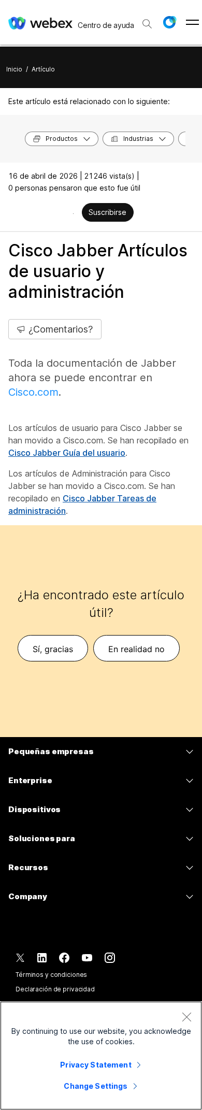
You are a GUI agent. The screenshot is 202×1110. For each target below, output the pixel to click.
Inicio (14, 69)
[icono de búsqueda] (147, 23)
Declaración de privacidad (55, 989)
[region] (101, 1055)
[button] (169, 22)
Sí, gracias (53, 649)
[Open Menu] (192, 22)
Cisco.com (33, 392)
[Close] (186, 1017)
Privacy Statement (95, 1064)
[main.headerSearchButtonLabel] (147, 20)
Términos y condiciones (51, 974)
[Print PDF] (73, 213)
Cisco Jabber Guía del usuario (66, 453)
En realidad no (136, 649)
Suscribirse (107, 212)
